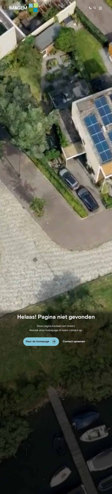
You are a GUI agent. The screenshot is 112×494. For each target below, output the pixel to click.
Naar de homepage (37, 341)
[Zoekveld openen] (95, 8)
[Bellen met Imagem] (90, 8)
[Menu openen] (100, 8)
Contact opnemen (74, 341)
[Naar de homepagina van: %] (23, 7)
